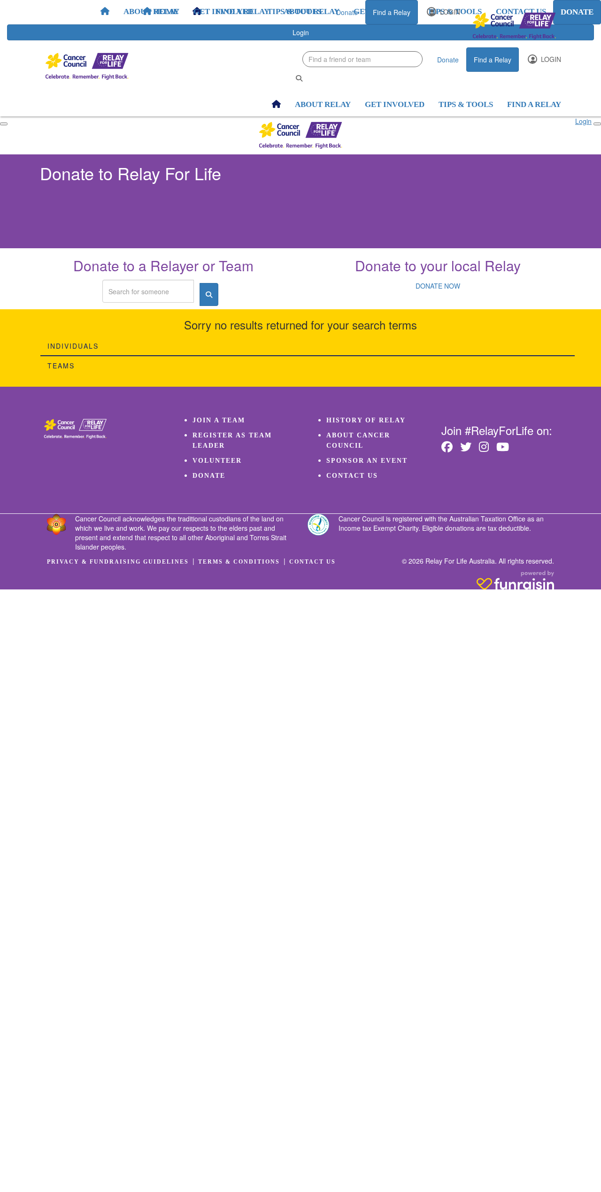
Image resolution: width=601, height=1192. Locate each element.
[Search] (299, 78)
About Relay (151, 11)
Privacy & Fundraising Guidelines (118, 561)
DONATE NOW (438, 285)
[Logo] (514, 26)
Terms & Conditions (239, 561)
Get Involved (223, 11)
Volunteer (217, 460)
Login (449, 11)
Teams (61, 365)
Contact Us (352, 475)
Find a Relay (391, 12)
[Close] (597, 123)
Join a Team (219, 420)
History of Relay (366, 420)
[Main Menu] (4, 123)
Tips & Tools (294, 11)
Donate (347, 12)
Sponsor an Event (367, 460)
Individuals (73, 346)
